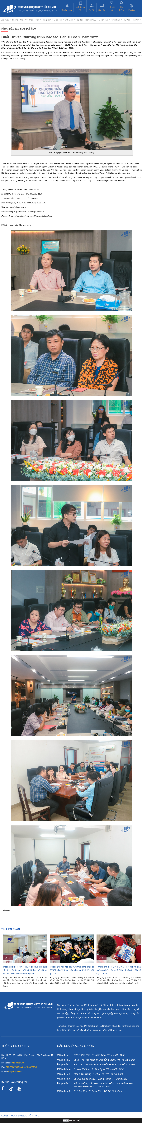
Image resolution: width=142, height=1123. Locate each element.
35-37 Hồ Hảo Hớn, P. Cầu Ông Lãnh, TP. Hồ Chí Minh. (97, 1059)
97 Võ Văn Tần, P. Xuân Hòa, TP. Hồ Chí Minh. (92, 1055)
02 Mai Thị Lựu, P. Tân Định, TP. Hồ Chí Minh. (92, 1069)
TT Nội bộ (112, 8)
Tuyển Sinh (115, 19)
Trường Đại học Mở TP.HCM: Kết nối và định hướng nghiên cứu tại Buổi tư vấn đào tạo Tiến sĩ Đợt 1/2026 (25, 970)
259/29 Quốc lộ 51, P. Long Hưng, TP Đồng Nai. (93, 1078)
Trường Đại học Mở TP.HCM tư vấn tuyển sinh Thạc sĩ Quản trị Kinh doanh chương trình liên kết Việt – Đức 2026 (72, 970)
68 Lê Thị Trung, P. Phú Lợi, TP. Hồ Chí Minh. (91, 1074)
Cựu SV (101, 10)
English (131, 10)
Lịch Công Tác (80, 8)
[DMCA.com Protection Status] (71, 1121)
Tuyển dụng (67, 10)
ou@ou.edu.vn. (15, 1071)
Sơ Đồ (91, 10)
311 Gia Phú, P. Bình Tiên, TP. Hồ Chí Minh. (91, 1091)
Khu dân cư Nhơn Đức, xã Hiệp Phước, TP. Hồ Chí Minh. (98, 1064)
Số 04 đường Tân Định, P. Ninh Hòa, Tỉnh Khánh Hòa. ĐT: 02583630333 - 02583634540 (96, 1085)
